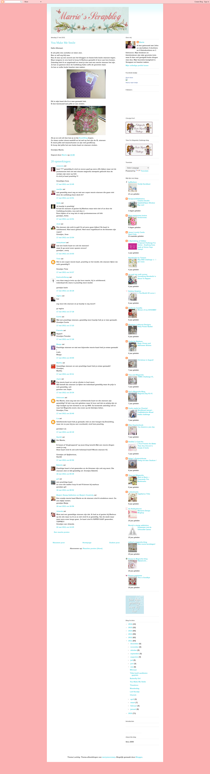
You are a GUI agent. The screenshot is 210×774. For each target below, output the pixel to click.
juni (132, 664)
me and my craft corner (137, 274)
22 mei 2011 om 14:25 (65, 527)
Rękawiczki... (142, 561)
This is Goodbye (144, 577)
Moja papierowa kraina (137, 215)
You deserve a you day (146, 427)
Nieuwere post (59, 543)
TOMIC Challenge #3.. (146, 377)
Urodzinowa (142, 217)
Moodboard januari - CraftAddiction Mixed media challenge (145, 412)
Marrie (141, 42)
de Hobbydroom (135, 509)
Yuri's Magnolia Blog (136, 392)
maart (133, 702)
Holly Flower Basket (145, 326)
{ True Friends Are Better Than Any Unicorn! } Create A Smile (147, 446)
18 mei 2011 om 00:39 (65, 474)
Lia (57, 418)
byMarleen (132, 182)
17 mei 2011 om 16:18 (65, 291)
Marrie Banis (129, 77)
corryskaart (61, 242)
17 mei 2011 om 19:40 (65, 413)
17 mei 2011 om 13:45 (65, 184)
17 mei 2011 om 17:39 (65, 339)
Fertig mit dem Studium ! (147, 460)
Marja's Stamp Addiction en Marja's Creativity (75, 495)
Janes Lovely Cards (136, 232)
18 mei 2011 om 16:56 (65, 506)
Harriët (59, 437)
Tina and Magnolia (136, 375)
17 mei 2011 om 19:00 (65, 358)
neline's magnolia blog (137, 542)
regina (59, 296)
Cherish (133, 695)
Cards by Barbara (135, 341)
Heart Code (132, 234)
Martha (59, 363)
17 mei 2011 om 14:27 (65, 272)
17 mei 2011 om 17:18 (65, 312)
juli (131, 660)
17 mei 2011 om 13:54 (65, 237)
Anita (58, 203)
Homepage (87, 543)
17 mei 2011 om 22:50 (65, 460)
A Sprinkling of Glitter (137, 241)
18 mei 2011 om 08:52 (65, 490)
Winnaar (133, 670)
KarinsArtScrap (62, 277)
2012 (130, 637)
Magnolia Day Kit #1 (145, 393)
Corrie (58, 317)
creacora (60, 166)
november (134, 647)
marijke (59, 189)
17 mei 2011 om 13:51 (65, 198)
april (132, 699)
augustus (134, 657)
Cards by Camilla (135, 308)
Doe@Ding (83, 138)
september (135, 654)
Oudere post (114, 543)
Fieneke (59, 330)
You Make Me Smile (138, 682)
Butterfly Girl (135, 678)
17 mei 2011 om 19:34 (65, 393)
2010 (130, 713)
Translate (144, 171)
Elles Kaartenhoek (135, 425)
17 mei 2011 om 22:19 (65, 432)
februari (133, 706)
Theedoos (134, 685)
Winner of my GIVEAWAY (147, 310)
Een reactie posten (62, 532)
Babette (59, 465)
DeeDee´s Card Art (135, 442)
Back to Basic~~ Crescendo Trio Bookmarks (144, 479)
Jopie (58, 379)
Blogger (139, 757)
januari (133, 709)
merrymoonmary (108, 757)
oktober (133, 650)
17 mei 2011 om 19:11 (65, 374)
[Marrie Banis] (127, 80)
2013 (130, 634)
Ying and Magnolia (136, 475)
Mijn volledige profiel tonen (137, 65)
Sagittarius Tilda (144, 494)
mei (132, 667)
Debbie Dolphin (134, 291)
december (134, 644)
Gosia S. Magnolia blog (138, 559)
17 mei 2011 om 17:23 (65, 326)
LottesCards (133, 492)
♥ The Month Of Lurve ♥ (146, 293)
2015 (130, 627)
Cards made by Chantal (138, 408)
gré (57, 479)
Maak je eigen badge (132, 82)
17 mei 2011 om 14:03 (65, 254)
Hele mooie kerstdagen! (146, 544)
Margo (59, 344)
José (58, 224)
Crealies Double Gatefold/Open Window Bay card (146, 203)
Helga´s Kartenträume (137, 458)
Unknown (60, 397)
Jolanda (59, 511)
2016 (130, 624)
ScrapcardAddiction (136, 199)
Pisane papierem (135, 576)
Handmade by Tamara (137, 258)
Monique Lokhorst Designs (139, 325)
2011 (130, 641)
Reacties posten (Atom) (92, 548)
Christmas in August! (145, 360)
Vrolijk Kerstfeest (144, 184)
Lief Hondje (135, 692)
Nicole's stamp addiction (138, 525)
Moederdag (134, 688)
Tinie (58, 259)
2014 (130, 631)
